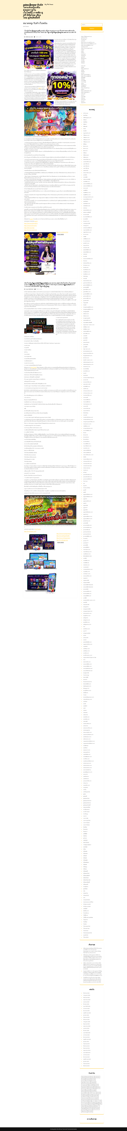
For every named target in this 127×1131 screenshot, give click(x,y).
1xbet (84, 128)
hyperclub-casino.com (88, 324)
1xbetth (85, 131)
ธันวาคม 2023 (86, 1057)
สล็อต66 (83, 63)
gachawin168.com (87, 283)
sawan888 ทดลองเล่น (88, 584)
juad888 (85, 346)
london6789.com (87, 382)
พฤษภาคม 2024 (86, 1050)
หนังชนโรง (83, 55)
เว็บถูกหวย (85, 919)
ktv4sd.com (86, 357)
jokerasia (83, 99)
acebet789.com (87, 161)
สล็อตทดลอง (83, 85)
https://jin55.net (85, 68)
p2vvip (85, 472)
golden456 (86, 300)
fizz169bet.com (86, 269)
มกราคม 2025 (86, 1035)
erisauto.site (86, 247)
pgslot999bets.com (88, 512)
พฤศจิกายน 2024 (87, 1039)
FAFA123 (85, 254)
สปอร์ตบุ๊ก (85, 847)
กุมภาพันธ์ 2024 (86, 1052)
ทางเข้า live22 (86, 811)
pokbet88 (85, 523)
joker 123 (83, 66)
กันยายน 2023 (86, 1063)
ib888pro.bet (86, 327)
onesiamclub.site (87, 465)
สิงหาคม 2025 (86, 1019)
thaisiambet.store (87, 681)
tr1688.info (85, 692)
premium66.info (87, 532)
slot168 (82, 60)
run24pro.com (86, 573)
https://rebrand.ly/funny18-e (31, 223)
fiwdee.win (85, 267)
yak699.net (86, 776)
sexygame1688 (86, 609)
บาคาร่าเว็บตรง (86, 822)
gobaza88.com (87, 296)
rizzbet (98, 1093)
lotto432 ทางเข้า (87, 384)
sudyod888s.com (87, 664)
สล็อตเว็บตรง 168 (86, 880)
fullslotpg (85, 276)
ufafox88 (85, 721)
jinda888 (85, 338)
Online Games (86, 468)
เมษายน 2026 (86, 1002)
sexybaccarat (84, 46)
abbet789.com (86, 159)
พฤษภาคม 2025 (86, 1026)
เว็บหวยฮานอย (86, 928)
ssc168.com (86, 653)
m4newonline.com (87, 391)
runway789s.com (87, 576)
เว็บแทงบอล (85, 930)
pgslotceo (85, 514)
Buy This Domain (49, 4)
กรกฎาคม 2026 (86, 995)
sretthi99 (85, 646)
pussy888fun (86, 547)
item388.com (86, 333)
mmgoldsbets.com (88, 428)
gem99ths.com (87, 289)
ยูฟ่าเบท (85, 838)
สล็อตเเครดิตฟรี (86, 882)
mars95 (85, 415)
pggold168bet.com (87, 494)
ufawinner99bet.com (88, 734)
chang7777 (85, 225)
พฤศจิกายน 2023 (87, 1059)
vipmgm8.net (86, 752)
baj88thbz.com (87, 192)
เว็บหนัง (85, 924)
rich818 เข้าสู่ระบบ (92, 1093)
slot (84, 626)
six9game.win (86, 620)
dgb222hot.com (87, 232)
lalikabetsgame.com (88, 362)
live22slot (83, 54)
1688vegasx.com (87, 117)
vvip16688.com (86, 754)
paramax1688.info (87, 479)
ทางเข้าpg (85, 814)
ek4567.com (86, 243)
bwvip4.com (86, 221)
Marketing (85, 413)
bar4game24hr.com (88, 197)
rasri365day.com (87, 551)
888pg (84, 144)
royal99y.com (86, 571)
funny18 (85, 278)
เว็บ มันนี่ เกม (86, 913)
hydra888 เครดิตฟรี (87, 322)
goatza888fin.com (87, 294)
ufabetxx (85, 712)
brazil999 (85, 219)
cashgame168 (86, 223)
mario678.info (86, 410)
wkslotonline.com (87, 765)
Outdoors (85, 470)
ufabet (85, 710)
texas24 (85, 679)
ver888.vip (85, 745)
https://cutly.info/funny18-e (30, 225)
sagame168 (86, 580)
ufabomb (85, 714)
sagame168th (86, 582)
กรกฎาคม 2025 (86, 1021)
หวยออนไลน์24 (86, 900)
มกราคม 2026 (86, 1008)
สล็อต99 (83, 79)
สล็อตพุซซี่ (85, 871)
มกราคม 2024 (86, 1054)
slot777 (82, 95)
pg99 (82, 51)
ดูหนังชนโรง (83, 58)
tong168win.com (87, 690)
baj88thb (85, 190)
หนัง (84, 891)
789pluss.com (86, 139)
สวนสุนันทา (85, 886)
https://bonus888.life (86, 76)
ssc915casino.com (87, 655)
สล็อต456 (85, 853)
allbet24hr (85, 170)
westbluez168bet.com (88, 761)
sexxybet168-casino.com (89, 600)
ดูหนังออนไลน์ (84, 38)
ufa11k (84, 703)
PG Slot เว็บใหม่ (86, 487)
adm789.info (86, 164)
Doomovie (85, 234)
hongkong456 (86, 318)
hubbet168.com (87, 320)
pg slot (82, 101)
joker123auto (86, 342)
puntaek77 (85, 543)
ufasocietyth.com (87, 732)
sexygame (85, 606)
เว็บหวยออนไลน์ (86, 926)
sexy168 (85, 602)
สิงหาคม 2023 (86, 1066)
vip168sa (85, 747)
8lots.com (85, 146)
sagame (85, 578)
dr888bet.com (86, 239)
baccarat (85, 188)
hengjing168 (86, 311)
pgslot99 (85, 510)
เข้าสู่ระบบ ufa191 (87, 904)
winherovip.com (87, 763)
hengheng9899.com (88, 307)
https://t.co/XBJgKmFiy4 (62, 540)
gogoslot (83, 102)
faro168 (85, 256)
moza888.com (86, 443)
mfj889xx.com (86, 426)
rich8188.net (86, 562)
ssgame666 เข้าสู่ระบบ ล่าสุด (89, 657)
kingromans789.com (88, 353)
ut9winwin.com (86, 739)
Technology (86, 675)
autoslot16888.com (87, 183)
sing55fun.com (86, 615)
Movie (84, 432)
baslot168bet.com (87, 199)
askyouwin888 (86, 179)
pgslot (40, 88)
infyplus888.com (87, 331)
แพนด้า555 (85, 935)
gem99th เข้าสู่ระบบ (86, 1082)
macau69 (85, 397)
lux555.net (85, 388)
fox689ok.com (86, 272)
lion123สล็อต (86, 369)
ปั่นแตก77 (85, 831)
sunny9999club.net (87, 668)
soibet (84, 640)
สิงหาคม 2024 (86, 1046)
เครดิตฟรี (85, 908)
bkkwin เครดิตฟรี (87, 212)
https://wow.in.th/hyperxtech (63, 538)
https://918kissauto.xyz (86, 36)
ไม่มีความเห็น (38, 37)
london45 (85, 380)
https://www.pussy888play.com (88, 44)
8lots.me (85, 150)
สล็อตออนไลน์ (86, 873)
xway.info (85, 774)
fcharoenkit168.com (88, 258)
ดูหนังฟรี (83, 57)
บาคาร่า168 (83, 82)
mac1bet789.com (87, 395)
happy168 (85, 302)
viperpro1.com (86, 750)
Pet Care (85, 481)
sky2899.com (86, 622)
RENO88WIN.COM (87, 556)
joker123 (83, 41)
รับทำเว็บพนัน (34, 367)
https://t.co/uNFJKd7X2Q (62, 232)
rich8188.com (86, 560)
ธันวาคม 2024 (86, 1037)
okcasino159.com (87, 461)
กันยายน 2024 (86, 1043)
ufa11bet (85, 701)
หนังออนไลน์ (86, 895)
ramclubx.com (86, 549)
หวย (84, 897)
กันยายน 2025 (86, 1017)
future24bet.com (87, 280)
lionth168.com (86, 371)
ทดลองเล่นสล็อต (86, 807)
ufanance (85, 725)
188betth (85, 126)
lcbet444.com (86, 366)
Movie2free (86, 437)
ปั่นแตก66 (85, 829)
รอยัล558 (85, 840)
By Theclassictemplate (71, 1129)
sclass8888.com (87, 595)
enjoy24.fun (86, 245)
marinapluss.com (87, 404)
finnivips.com (86, 265)
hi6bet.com (86, 313)
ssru (84, 659)
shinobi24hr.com (87, 613)
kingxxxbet (90, 1087)
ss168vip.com (86, 648)
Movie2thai (86, 439)
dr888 (84, 236)
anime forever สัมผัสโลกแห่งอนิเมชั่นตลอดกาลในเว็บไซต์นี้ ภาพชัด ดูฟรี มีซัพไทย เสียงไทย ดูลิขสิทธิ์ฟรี (33, 11)
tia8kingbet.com (87, 686)
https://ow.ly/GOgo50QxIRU (63, 536)
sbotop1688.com (87, 591)
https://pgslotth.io (85, 92)
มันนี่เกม (85, 836)
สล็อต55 (85, 855)
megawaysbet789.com (89, 421)
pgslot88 (83, 96)
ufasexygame (86, 730)
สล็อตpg (85, 866)
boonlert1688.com (87, 216)
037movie (85, 113)
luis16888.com (86, 386)
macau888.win (86, 399)
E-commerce (86, 241)
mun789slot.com (87, 446)
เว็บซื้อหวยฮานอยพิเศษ (88, 917)
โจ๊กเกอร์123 (85, 937)
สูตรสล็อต (85, 889)
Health (84, 305)
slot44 (82, 73)
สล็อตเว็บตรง (86, 877)
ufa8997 (85, 706)
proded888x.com (87, 536)
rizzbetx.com (86, 565)
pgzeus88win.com (87, 516)
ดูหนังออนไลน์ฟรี (86, 805)
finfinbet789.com (87, 263)
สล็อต (84, 849)
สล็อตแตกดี (85, 884)
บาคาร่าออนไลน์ (86, 820)
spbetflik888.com (87, 642)
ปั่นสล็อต (85, 827)
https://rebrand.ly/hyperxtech (64, 533)
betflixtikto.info (86, 203)
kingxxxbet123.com (87, 355)
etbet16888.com (87, 250)
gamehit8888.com (87, 285)
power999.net (86, 529)
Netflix (84, 457)
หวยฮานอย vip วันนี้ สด (88, 902)
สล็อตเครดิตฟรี (86, 875)
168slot (85, 120)
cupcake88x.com (87, 230)
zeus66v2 (85, 787)
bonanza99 (86, 214)
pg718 (84, 490)
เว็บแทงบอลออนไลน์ (87, 933)
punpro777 (85, 540)
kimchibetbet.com (87, 351)
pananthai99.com (87, 474)
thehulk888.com (87, 684)
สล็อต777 (97, 1106)
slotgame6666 (86, 633)
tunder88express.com (88, 697)
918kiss (85, 153)
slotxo (82, 83)
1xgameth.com (86, 133)
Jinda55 (85, 335)
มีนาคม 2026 (86, 1004)
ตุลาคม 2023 (86, 1061)
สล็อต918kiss (86, 862)
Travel (84, 695)
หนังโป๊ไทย (83, 86)
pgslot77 (85, 507)
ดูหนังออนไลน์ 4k (87, 803)
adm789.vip (86, 168)
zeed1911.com (86, 785)
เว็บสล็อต (85, 922)
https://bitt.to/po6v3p (29, 227)
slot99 (82, 70)
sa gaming (83, 39)
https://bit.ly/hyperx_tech (30, 531)
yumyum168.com (87, 781)
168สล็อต (85, 122)
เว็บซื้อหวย (85, 915)
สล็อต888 (83, 77)
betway (83, 98)
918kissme (85, 157)
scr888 (85, 598)
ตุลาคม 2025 (86, 1015)
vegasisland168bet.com (89, 741)
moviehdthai (86, 441)
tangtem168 (86, 673)
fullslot (82, 52)
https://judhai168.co (85, 74)
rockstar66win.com (88, 569)
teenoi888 (85, 677)
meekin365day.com (88, 417)
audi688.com (86, 181)
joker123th (85, 344)
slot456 (83, 61)
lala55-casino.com (87, 360)
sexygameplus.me (87, 611)
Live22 (84, 373)
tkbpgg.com (86, 688)
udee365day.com (87, 699)
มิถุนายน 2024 (86, 1048)
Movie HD (85, 435)
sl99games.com (87, 624)
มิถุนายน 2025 (86, 1024)
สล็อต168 (85, 851)
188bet (84, 124)
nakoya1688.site (87, 450)
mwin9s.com (86, 448)
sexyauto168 (86, 604)
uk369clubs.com (87, 736)
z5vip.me (85, 783)
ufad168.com (86, 717)
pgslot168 (85, 505)
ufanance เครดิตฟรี (94, 1098)
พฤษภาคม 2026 (86, 999)
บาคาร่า (85, 816)
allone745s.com (87, 172)
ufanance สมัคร (85, 1098)
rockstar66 (85, 567)
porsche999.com (87, 525)
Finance (85, 261)
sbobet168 (85, 589)
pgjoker (85, 499)
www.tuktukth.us (87, 770)
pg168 (82, 67)
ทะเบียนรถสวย (86, 809)
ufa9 (84, 708)
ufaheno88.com (87, 723)
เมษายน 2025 (86, 1028)
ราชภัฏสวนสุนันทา (87, 844)
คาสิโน (84, 789)
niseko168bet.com (87, 459)
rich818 (85, 558)
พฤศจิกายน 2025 (87, 1013)
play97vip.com (86, 521)
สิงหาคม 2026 (86, 993)
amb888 (85, 177)
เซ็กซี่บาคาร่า (86, 911)
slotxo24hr (85, 637)
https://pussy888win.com (87, 45)
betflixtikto (85, 201)
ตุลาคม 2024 (86, 1041)
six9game (85, 617)
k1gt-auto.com (86, 349)
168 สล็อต (85, 115)
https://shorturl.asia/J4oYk (30, 230)
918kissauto (86, 155)
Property (85, 538)
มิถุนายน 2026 (86, 997)
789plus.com (86, 135)
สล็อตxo (85, 869)
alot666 (85, 175)
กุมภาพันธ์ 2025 (86, 1032)
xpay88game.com (87, 772)
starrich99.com (87, 662)
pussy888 (83, 80)
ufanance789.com (87, 728)
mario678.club (86, 408)
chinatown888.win (87, 227)
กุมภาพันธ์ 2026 (86, 1006)
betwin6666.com (87, 210)
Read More (60, 234)
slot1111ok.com (86, 629)
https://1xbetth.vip (85, 88)
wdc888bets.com (87, 756)
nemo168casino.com (88, 454)
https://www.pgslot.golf (86, 48)
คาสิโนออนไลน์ (86, 792)
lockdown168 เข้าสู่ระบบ (88, 377)
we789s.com (86, 759)
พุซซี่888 (85, 833)
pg (84, 483)
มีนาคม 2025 (86, 1030)
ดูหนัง (84, 794)
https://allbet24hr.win (86, 91)
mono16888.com (87, 430)
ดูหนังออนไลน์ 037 (87, 800)
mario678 (85, 406)
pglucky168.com (87, 501)
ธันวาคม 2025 (86, 1010)
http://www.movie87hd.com (88, 42)
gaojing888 (86, 287)
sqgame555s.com (87, 644)
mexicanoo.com (87, 424)
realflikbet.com (87, 554)
